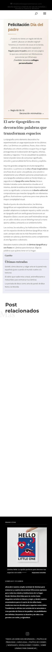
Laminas (31, 380)
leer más (26, 384)
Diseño (31, 439)
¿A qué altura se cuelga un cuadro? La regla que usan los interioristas (26, 490)
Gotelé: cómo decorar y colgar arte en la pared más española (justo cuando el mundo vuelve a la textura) (26, 269)
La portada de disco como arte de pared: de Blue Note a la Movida (26, 431)
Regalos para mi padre (17, 51)
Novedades (12, 645)
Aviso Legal (22, 642)
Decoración (22, 380)
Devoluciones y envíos (29, 645)
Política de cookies (37, 642)
